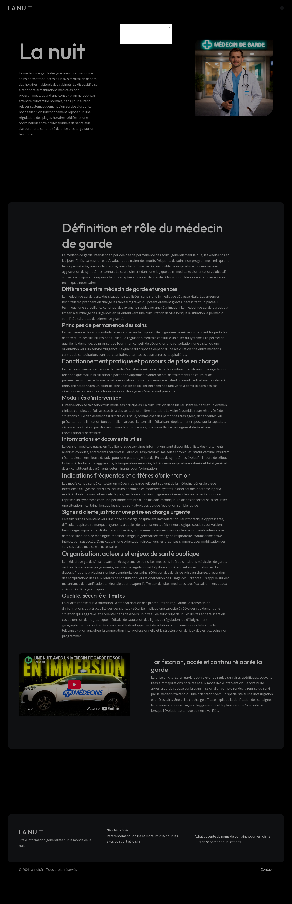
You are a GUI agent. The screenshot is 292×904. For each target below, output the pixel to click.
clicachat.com (146, 37)
